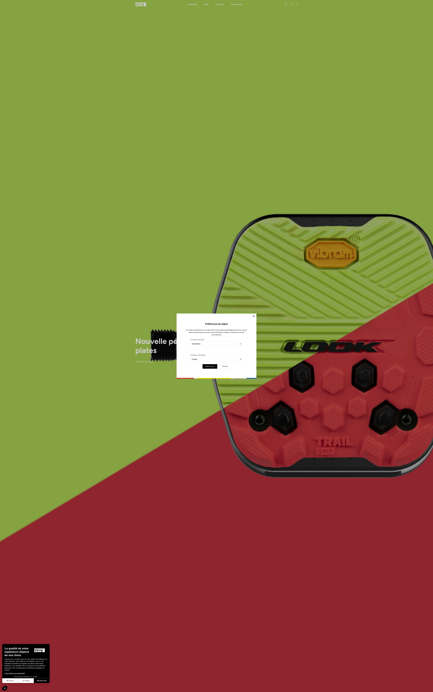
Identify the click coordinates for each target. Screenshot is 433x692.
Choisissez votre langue (197, 355)
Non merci (10, 681)
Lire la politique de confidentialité (15, 673)
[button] (4, 688)
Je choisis (25, 681)
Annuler (225, 366)
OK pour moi (42, 681)
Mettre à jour (209, 366)
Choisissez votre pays (197, 339)
